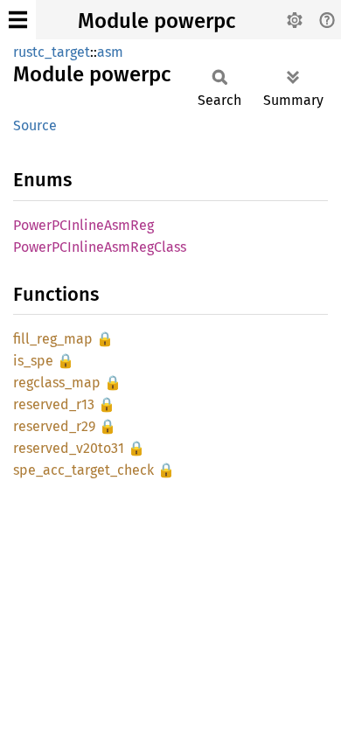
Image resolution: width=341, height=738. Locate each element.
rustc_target (51, 52)
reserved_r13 (53, 404)
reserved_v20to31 (68, 448)
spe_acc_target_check (83, 470)
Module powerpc (156, 21)
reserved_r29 (54, 426)
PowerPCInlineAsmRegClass (99, 247)
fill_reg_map (53, 339)
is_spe (33, 360)
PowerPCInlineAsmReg (83, 225)
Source (35, 125)
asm (110, 52)
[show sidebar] (18, 19)
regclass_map (57, 382)
